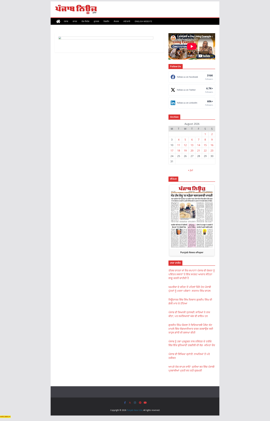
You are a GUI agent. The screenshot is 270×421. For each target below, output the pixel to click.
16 (212, 145)
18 (178, 150)
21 (198, 150)
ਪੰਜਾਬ (66, 21)
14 (198, 145)
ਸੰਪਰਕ (116, 21)
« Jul (190, 170)
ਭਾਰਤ (75, 21)
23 (212, 150)
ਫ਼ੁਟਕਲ (96, 21)
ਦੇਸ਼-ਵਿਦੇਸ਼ (85, 21)
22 (205, 150)
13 (192, 145)
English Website (143, 21)
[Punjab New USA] (58, 21)
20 (192, 150)
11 (178, 145)
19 (185, 150)
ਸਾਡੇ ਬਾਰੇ (126, 21)
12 (185, 145)
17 (171, 150)
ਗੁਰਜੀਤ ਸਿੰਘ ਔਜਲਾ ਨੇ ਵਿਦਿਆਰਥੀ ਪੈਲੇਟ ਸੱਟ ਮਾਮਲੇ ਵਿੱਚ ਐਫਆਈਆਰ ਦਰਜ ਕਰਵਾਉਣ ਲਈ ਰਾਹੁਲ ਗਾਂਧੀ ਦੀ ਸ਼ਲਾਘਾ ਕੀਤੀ (190, 328)
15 (205, 145)
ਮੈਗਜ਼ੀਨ (106, 21)
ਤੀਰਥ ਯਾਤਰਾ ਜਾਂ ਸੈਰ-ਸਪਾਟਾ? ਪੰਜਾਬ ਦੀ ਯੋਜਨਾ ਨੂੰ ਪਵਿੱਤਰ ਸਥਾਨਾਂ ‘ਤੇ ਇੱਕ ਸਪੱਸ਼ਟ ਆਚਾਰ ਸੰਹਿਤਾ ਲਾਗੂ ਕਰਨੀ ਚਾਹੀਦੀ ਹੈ (191, 274)
